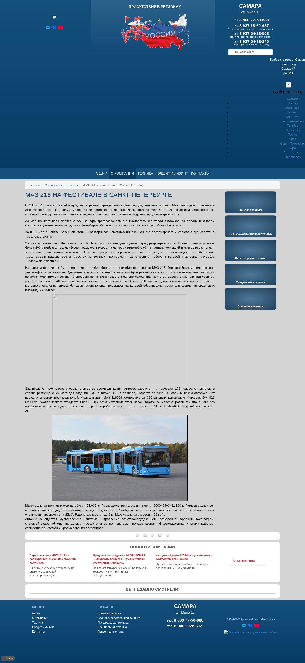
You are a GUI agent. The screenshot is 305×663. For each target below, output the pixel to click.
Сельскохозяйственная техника (250, 234)
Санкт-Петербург (292, 143)
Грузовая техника (250, 210)
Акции (101, 173)
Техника (145, 173)
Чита (292, 139)
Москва (292, 103)
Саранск (292, 112)
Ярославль (293, 157)
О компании (122, 173)
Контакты (200, 173)
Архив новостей (244, 560)
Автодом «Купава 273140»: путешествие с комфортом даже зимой (184, 557)
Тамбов (292, 125)
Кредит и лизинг (172, 173)
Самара (293, 99)
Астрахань (292, 107)
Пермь (292, 134)
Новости (72, 185)
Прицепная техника (250, 306)
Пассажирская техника (250, 258)
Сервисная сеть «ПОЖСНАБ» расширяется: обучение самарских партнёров (53, 559)
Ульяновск (292, 130)
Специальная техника (250, 282)
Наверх (7, 658)
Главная (35, 185)
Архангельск (293, 152)
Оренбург (293, 116)
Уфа (292, 148)
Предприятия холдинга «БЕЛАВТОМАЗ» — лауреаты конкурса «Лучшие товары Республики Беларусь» (120, 559)
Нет (290, 73)
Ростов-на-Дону (292, 121)
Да (285, 73)
